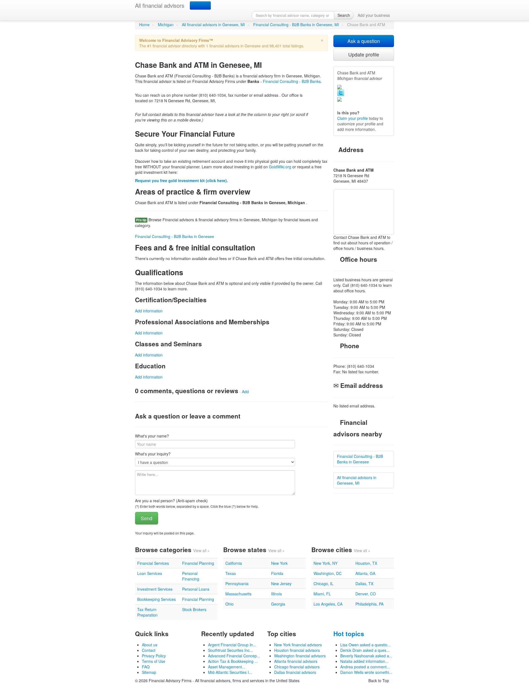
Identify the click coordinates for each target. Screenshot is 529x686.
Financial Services (153, 563)
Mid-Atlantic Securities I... (230, 672)
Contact (148, 650)
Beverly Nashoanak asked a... (366, 655)
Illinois (276, 593)
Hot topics (348, 633)
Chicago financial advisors (297, 666)
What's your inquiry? (153, 454)
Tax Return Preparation (147, 612)
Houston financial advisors (297, 650)
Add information (149, 311)
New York (279, 563)
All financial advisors (159, 5)
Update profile (363, 54)
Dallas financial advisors (295, 672)
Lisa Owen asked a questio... (365, 644)
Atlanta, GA (365, 573)
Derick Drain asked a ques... (365, 650)
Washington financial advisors (300, 655)
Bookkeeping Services (156, 599)
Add (245, 391)
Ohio (229, 604)
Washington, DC (328, 573)
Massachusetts (238, 593)
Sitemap (149, 672)
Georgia (278, 604)
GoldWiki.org (280, 166)
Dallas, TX (364, 583)
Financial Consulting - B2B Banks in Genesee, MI (296, 24)
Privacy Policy (154, 655)
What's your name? (152, 436)
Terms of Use (153, 661)
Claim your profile (352, 118)
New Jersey (281, 583)
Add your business (374, 15)
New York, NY (326, 563)
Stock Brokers (194, 609)
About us (149, 644)
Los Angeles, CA (328, 604)
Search (344, 15)
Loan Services (149, 573)
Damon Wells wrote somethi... (366, 672)
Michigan (166, 24)
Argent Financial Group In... (232, 644)
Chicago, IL (323, 583)
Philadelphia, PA (369, 604)
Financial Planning (198, 563)
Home (144, 24)
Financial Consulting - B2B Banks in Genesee (174, 236)
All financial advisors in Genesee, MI (213, 24)
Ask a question (363, 40)
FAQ (146, 666)
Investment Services (154, 589)
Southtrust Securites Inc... (230, 650)
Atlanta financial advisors (295, 661)
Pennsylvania (237, 583)
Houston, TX (366, 563)
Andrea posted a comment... (365, 666)
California (233, 563)
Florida (277, 573)
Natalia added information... (364, 661)
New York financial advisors (298, 644)
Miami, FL (322, 593)
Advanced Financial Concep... (234, 655)
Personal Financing (190, 576)
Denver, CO (365, 593)
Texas (230, 573)
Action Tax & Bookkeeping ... (233, 661)
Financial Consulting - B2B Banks (292, 81)
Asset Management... (226, 666)
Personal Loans (195, 589)
